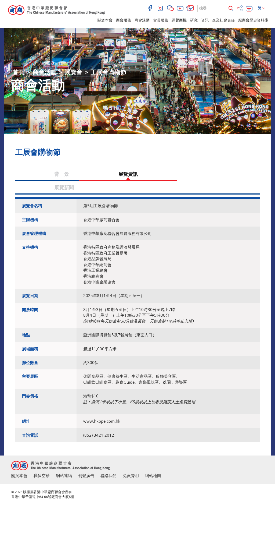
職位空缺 (42, 475)
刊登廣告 (86, 475)
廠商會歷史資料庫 (253, 20)
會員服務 (160, 20)
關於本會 (105, 20)
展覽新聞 (64, 187)
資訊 (205, 20)
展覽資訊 (128, 174)
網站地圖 (153, 475)
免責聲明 (131, 475)
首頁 (18, 72)
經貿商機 (179, 20)
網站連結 (64, 475)
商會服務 (123, 20)
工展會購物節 (108, 72)
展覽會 (73, 72)
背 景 (47, 174)
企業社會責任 (223, 20)
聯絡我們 (108, 475)
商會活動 (142, 20)
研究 (194, 20)
